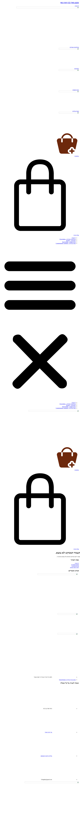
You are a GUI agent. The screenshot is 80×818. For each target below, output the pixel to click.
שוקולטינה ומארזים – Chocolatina (67, 239)
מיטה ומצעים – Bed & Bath (69, 242)
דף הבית (74, 237)
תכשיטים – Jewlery (71, 240)
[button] (40, 323)
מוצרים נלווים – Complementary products (66, 243)
